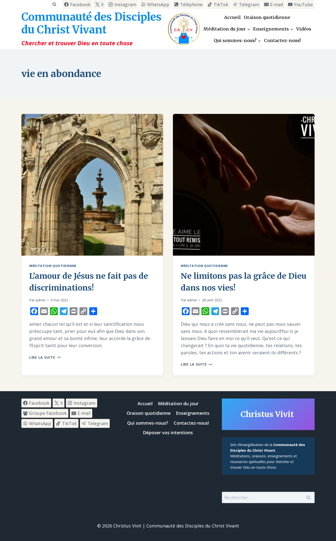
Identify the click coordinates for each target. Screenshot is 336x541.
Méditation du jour (178, 403)
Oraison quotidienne (267, 17)
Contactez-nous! (282, 40)
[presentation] (92, 185)
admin (40, 300)
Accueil (232, 17)
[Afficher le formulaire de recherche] (54, 4)
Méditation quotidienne (52, 266)
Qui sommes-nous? (147, 423)
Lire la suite (45, 357)
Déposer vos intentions (168, 432)
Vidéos (303, 29)
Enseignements (192, 413)
